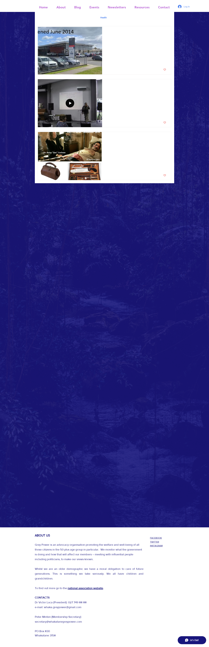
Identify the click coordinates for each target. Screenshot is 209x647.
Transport (68, 17)
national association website (85, 588)
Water (55, 17)
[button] (167, 17)
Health (103, 17)
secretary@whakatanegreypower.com (58, 621)
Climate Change (86, 17)
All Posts (42, 17)
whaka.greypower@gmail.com (62, 607)
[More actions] (165, 32)
